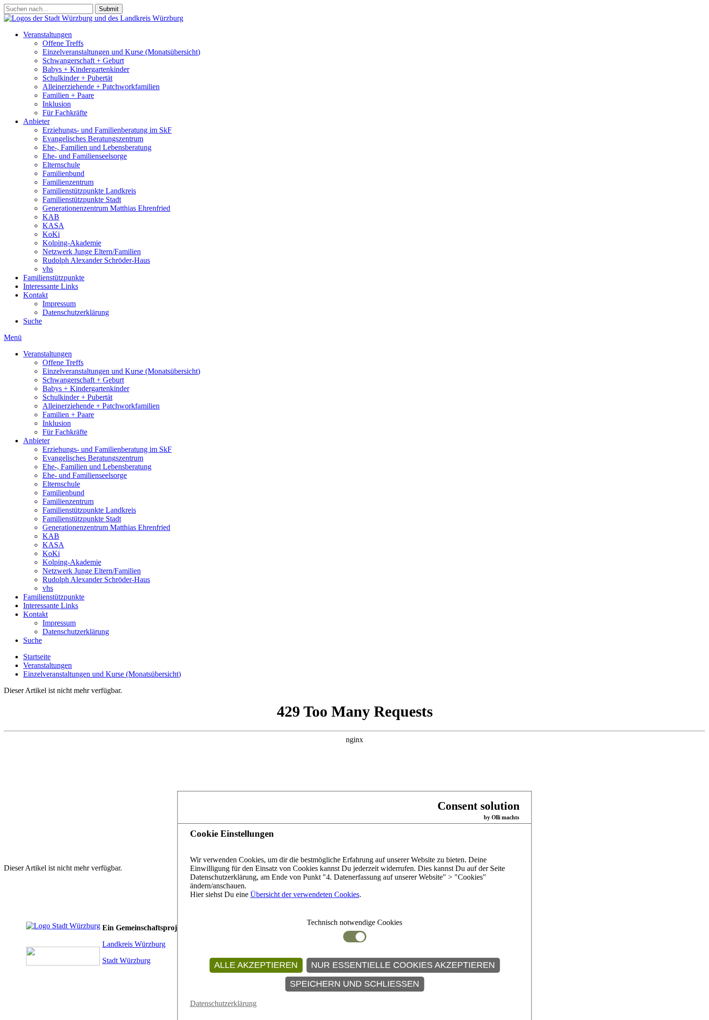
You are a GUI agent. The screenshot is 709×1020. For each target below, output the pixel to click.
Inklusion (56, 104)
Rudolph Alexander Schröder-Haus (96, 260)
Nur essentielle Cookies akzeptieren (403, 965)
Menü (13, 337)
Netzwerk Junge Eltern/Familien (91, 251)
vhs (47, 269)
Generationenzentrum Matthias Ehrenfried (106, 208)
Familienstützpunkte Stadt (81, 199)
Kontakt (35, 295)
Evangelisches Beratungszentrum (92, 139)
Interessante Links (50, 286)
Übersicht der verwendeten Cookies (304, 894)
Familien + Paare (68, 95)
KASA (53, 225)
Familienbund (63, 173)
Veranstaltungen (47, 34)
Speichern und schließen (354, 984)
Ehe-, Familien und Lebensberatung (96, 147)
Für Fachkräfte (64, 113)
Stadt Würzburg (126, 960)
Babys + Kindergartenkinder (85, 69)
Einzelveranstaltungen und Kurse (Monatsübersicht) (121, 52)
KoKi (51, 234)
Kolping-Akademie (71, 243)
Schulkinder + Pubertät (77, 78)
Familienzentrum (68, 182)
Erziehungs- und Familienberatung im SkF (107, 130)
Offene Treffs (62, 43)
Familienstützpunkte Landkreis (89, 191)
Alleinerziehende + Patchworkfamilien (101, 86)
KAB (50, 217)
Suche (32, 321)
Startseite (37, 657)
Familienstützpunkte (53, 277)
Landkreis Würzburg (133, 944)
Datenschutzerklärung (75, 312)
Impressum (59, 303)
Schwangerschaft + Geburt (83, 60)
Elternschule (61, 165)
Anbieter (36, 121)
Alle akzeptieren (256, 965)
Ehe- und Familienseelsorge (84, 156)
